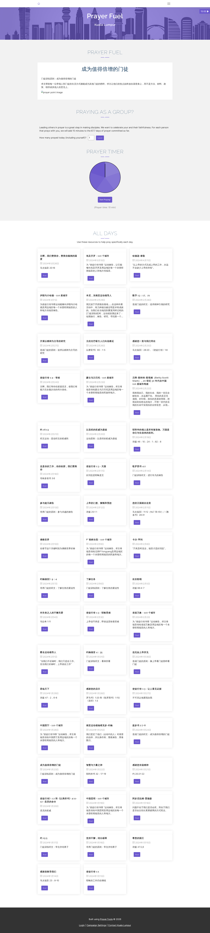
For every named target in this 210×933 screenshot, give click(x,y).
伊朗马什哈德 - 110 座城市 (54, 295)
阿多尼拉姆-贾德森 (142, 798)
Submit (99, 138)
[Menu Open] (168, 3)
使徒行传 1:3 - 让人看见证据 (147, 689)
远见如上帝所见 (140, 652)
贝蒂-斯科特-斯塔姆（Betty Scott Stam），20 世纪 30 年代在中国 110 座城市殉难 (150, 380)
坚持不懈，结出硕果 (96, 838)
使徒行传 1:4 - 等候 (50, 377)
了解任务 (91, 579)
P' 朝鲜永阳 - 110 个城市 (99, 539)
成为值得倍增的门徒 (50, 765)
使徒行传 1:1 (92, 871)
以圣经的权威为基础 (96, 429)
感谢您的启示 (93, 689)
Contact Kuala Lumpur (119, 925)
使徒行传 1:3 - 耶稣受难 (98, 612)
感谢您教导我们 (48, 871)
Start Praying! (105, 200)
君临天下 (44, 689)
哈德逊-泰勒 (138, 256)
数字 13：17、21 (141, 295)
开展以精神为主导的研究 (53, 341)
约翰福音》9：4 (48, 579)
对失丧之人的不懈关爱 (51, 612)
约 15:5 (44, 838)
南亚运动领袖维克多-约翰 (99, 725)
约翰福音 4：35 (94, 652)
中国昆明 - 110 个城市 (97, 798)
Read (44, 275)
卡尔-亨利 (137, 539)
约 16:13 (44, 429)
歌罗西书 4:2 (139, 466)
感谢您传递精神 (140, 765)
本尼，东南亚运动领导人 (99, 295)
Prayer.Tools (106, 919)
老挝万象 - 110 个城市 (143, 612)
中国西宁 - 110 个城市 (51, 725)
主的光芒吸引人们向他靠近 (100, 341)
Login (82, 925)
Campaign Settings (96, 925)
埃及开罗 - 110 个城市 (97, 256)
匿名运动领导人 (48, 652)
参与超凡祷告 (47, 503)
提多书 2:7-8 (139, 725)
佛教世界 (44, 539)
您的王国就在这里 (141, 503)
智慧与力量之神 (94, 765)
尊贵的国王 (138, 838)
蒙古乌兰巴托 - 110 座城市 (100, 377)
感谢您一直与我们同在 (144, 341)
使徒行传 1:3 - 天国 (96, 466)
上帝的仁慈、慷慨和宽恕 (99, 503)
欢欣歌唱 (137, 579)
